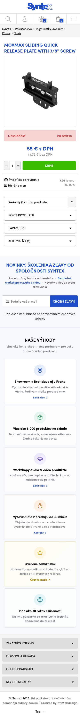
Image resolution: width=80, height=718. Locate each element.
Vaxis (17, 33)
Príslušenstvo (23, 29)
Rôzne (6, 33)
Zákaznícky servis (20, 643)
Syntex (6, 29)
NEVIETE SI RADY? (18, 682)
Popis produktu (21, 215)
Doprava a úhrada (20, 656)
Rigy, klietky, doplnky (49, 29)
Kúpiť (49, 165)
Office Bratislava (19, 669)
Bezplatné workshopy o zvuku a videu (38, 280)
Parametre (16, 228)
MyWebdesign (67, 702)
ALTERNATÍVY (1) (19, 241)
